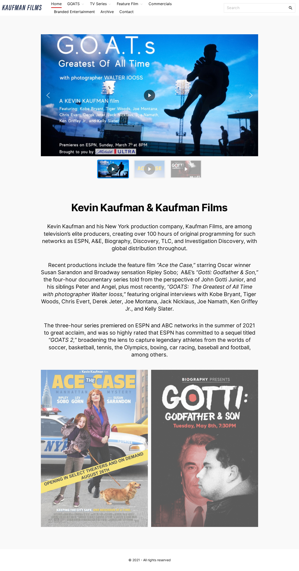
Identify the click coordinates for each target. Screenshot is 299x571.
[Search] (290, 7)
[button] (149, 95)
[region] (149, 108)
